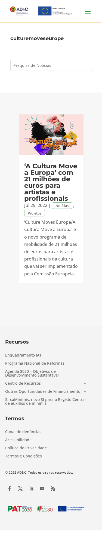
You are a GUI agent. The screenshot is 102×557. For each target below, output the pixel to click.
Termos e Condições (23, 456)
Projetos (34, 213)
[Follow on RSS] (53, 488)
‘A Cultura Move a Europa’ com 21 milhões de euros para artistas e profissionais (50, 182)
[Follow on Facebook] (9, 488)
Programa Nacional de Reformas (34, 363)
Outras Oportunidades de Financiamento (42, 392)
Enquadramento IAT (23, 355)
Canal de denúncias (23, 432)
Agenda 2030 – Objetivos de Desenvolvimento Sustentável (32, 374)
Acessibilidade (18, 440)
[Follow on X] (20, 488)
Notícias (62, 205)
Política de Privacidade (26, 448)
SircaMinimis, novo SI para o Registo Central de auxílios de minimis (45, 402)
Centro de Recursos (23, 383)
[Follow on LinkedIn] (31, 488)
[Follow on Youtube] (42, 488)
